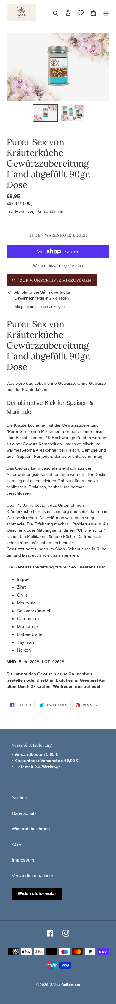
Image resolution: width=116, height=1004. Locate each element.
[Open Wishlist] (80, 13)
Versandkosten (52, 211)
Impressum (23, 859)
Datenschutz (24, 813)
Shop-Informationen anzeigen (39, 306)
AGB (16, 844)
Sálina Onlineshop (65, 985)
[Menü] (106, 13)
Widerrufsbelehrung (31, 828)
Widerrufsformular (37, 893)
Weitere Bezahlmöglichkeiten (58, 265)
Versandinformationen (33, 875)
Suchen (19, 797)
